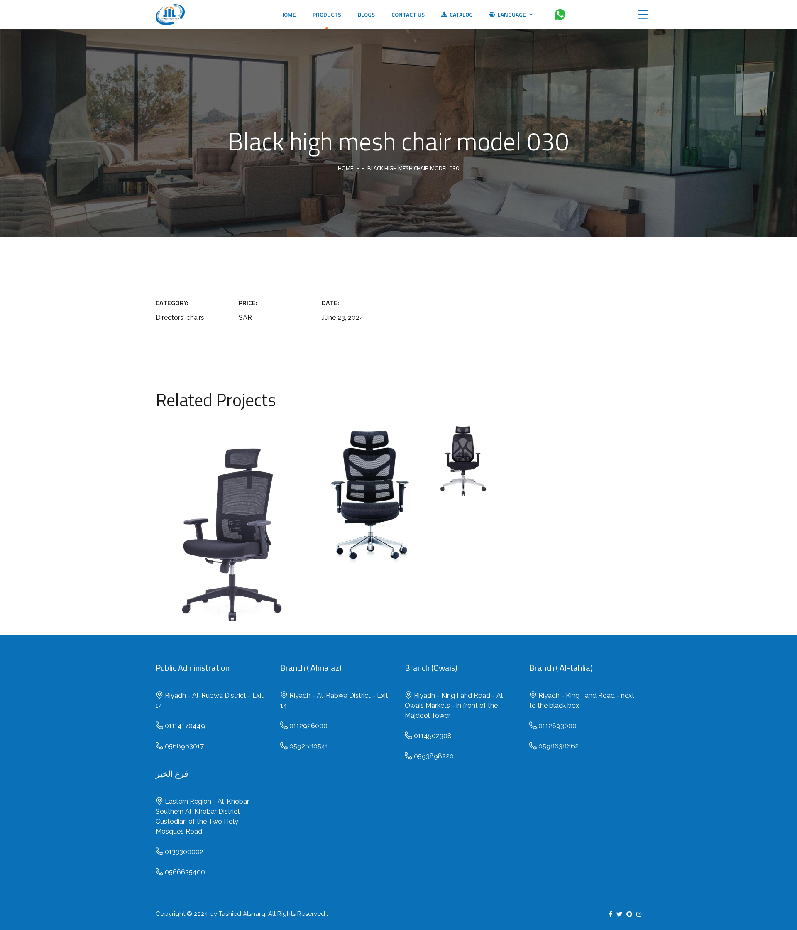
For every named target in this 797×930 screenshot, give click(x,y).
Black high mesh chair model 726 (371, 488)
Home (288, 14)
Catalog (460, 14)
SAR (232, 537)
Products (327, 14)
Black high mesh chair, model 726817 (463, 451)
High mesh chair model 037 (233, 517)
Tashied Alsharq (242, 914)
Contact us (408, 14)
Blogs (366, 14)
